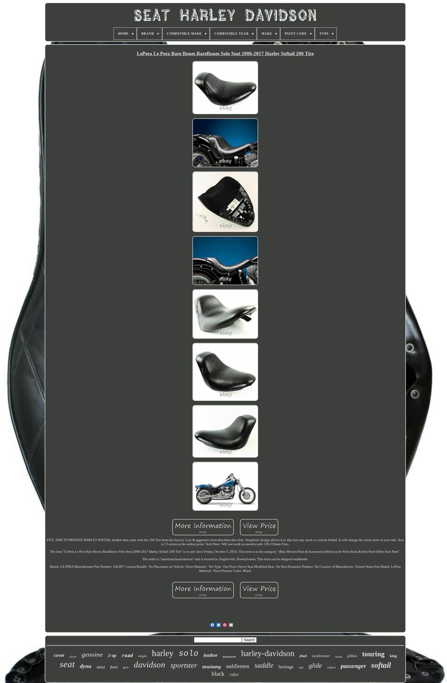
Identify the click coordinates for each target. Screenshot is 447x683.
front (114, 667)
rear (301, 667)
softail (381, 665)
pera (126, 667)
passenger (353, 666)
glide (315, 665)
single (142, 656)
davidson (149, 664)
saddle (264, 665)
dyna (85, 666)
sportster (183, 665)
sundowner (321, 656)
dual (303, 656)
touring (373, 654)
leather (211, 655)
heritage (286, 666)
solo (188, 653)
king (393, 656)
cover (59, 655)
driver (73, 656)
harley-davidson (267, 653)
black (218, 674)
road (127, 655)
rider (234, 674)
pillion (352, 656)
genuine (92, 654)
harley (163, 653)
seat (67, 664)
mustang (211, 666)
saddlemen (237, 666)
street (100, 667)
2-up (112, 655)
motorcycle (229, 656)
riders (331, 667)
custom (338, 656)
